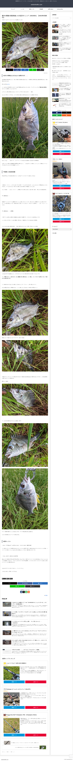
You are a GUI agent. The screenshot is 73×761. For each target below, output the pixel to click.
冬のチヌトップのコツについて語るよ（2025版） (61, 58)
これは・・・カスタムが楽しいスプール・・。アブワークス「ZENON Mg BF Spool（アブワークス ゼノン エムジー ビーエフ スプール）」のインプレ (61, 77)
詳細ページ (14, 681)
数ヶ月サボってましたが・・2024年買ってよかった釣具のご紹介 (61, 71)
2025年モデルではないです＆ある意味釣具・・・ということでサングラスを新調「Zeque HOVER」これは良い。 (61, 62)
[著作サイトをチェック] (21, 592)
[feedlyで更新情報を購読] (26, 592)
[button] (40, 70)
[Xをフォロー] (24, 592)
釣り (8, 578)
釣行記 (11, 578)
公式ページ (35, 681)
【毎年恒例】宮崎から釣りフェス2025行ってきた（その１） (61, 67)
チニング (4, 578)
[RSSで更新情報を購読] (29, 592)
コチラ (8, 84)
